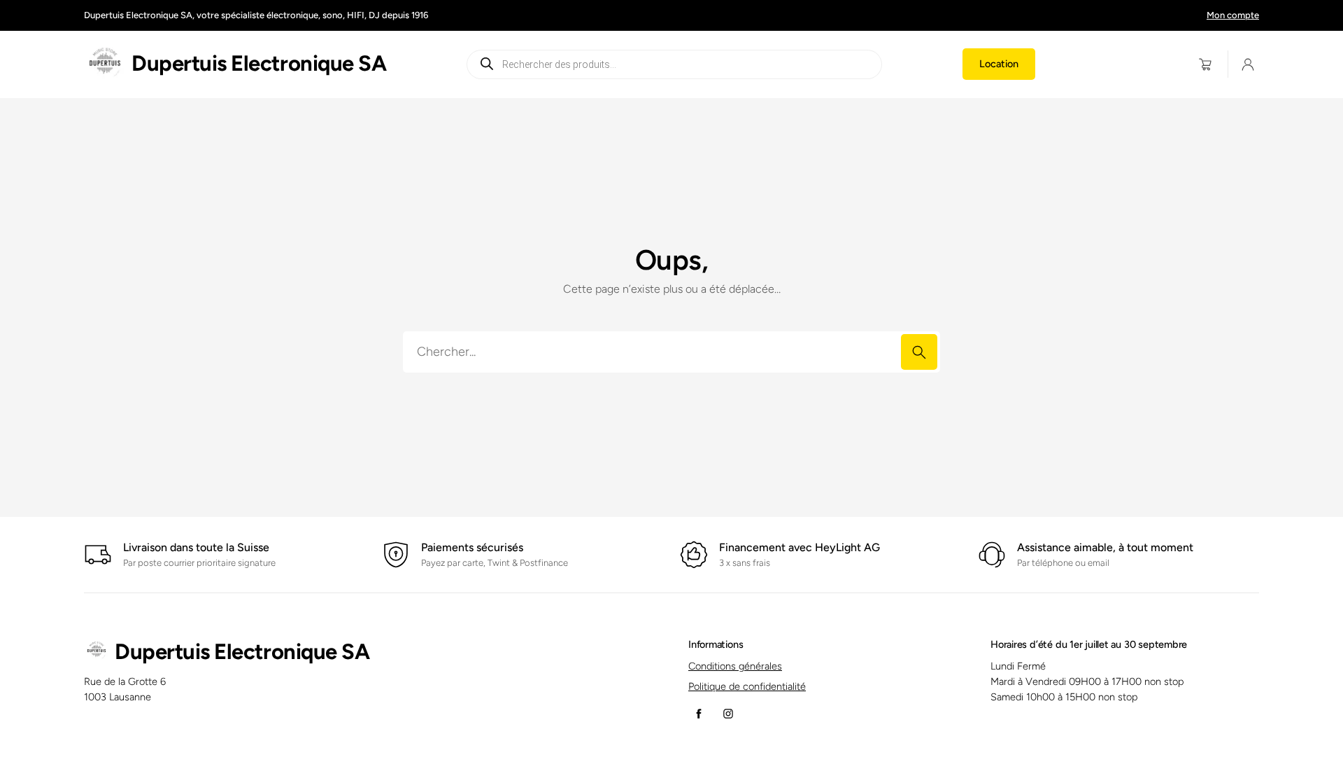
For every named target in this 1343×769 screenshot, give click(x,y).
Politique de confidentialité (747, 686)
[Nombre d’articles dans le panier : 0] (1205, 64)
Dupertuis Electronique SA (259, 63)
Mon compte (1233, 15)
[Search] (919, 352)
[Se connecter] (1248, 64)
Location (998, 63)
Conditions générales (735, 666)
